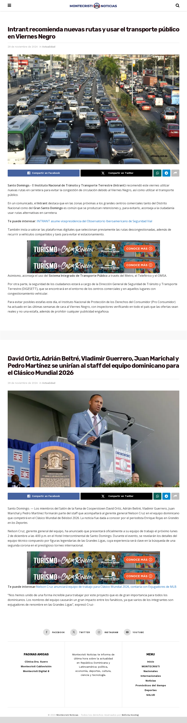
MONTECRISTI (151, 666)
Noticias (151, 680)
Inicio (150, 661)
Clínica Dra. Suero (36, 661)
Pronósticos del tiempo (151, 685)
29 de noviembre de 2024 (23, 46)
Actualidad (48, 46)
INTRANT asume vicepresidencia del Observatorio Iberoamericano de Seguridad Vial (94, 221)
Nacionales (151, 671)
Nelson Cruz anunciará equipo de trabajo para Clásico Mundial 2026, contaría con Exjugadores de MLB (106, 587)
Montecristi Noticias (67, 715)
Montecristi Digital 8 (36, 671)
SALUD (150, 694)
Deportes (151, 690)
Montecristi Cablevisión (36, 666)
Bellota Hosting (130, 715)
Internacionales (151, 675)
